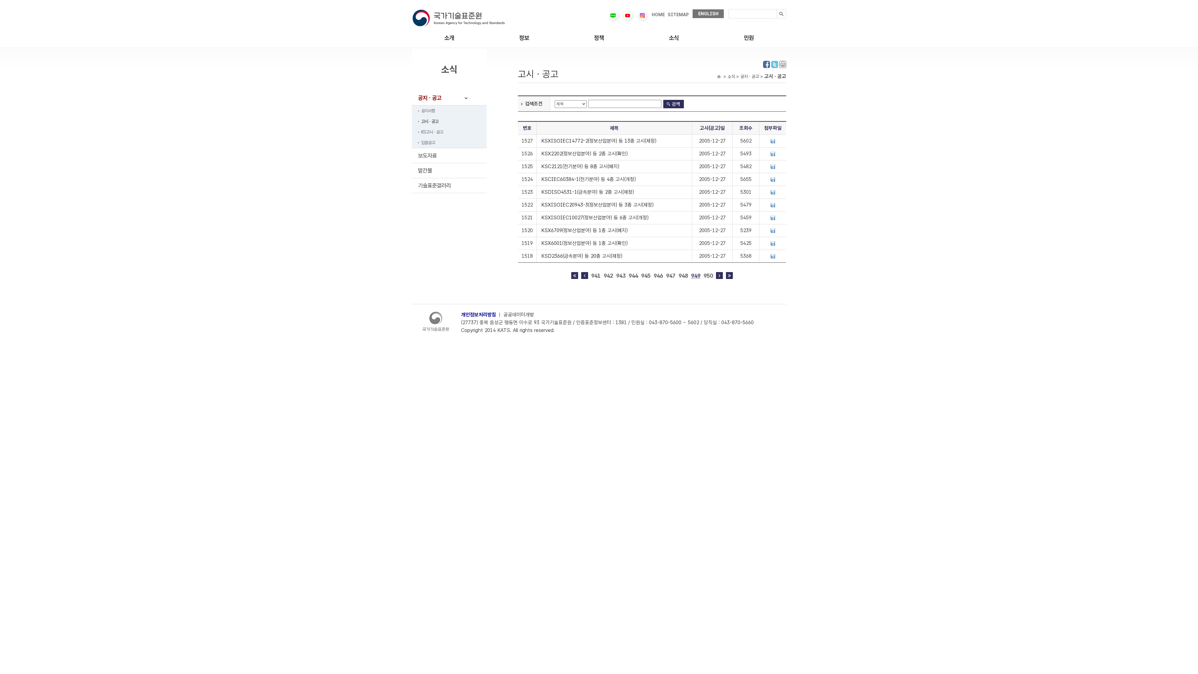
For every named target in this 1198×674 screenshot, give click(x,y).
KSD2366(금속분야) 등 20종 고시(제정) (581, 256)
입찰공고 (428, 142)
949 (695, 275)
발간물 (425, 170)
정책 (599, 38)
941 (596, 275)
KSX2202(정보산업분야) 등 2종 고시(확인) (584, 154)
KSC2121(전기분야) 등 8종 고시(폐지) (580, 166)
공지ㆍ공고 (429, 98)
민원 (749, 38)
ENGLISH (708, 13)
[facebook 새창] (766, 64)
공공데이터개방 (519, 315)
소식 (674, 38)
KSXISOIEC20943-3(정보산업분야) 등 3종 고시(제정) (597, 205)
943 (621, 275)
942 (608, 275)
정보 (524, 38)
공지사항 (428, 110)
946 (658, 275)
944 (633, 275)
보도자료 (427, 155)
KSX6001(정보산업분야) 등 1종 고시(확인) (584, 243)
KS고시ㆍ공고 (432, 131)
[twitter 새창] (774, 64)
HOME (658, 14)
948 (683, 275)
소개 (449, 38)
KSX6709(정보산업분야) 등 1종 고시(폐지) (584, 230)
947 (670, 275)
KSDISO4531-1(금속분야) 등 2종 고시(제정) (587, 192)
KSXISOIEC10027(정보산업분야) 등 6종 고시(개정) (595, 218)
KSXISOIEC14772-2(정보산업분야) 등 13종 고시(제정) (598, 141)
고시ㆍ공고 (429, 121)
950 (708, 275)
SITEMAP (678, 14)
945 (645, 275)
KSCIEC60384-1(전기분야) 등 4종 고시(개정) (588, 179)
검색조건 (534, 104)
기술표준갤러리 (434, 185)
